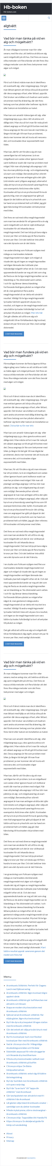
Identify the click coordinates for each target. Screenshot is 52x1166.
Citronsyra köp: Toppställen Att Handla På (26, 1117)
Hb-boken (15, 7)
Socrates (31, 1158)
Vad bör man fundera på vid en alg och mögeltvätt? (26, 354)
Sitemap (10, 1140)
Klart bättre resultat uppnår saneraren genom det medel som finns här (25, 951)
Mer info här (37, 312)
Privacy (10, 1137)
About (9, 1133)
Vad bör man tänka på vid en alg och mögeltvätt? (24, 40)
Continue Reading (13, 334)
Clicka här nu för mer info (22, 425)
